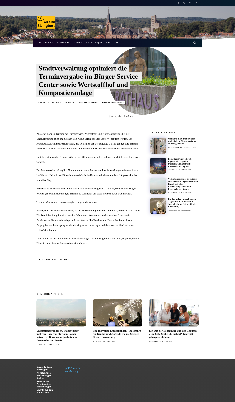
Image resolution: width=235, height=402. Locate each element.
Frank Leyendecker (90, 102)
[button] (194, 43)
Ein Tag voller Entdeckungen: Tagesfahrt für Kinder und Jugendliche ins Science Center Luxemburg (182, 203)
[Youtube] (196, 3)
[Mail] (190, 3)
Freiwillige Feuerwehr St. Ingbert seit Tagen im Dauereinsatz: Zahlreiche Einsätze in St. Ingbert (179, 163)
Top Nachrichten (175, 147)
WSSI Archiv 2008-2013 (73, 370)
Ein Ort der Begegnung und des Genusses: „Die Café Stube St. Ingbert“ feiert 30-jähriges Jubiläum (173, 333)
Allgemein (43, 103)
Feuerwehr (172, 170)
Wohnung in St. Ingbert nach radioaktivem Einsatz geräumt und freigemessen (182, 141)
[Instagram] (184, 3)
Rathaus (56, 103)
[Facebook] (179, 3)
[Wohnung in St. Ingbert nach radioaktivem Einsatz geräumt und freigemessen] (158, 146)
